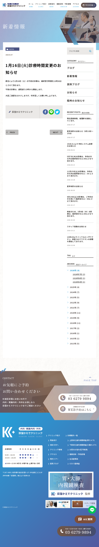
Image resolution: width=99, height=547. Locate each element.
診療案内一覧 (73, 435)
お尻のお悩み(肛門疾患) (78, 449)
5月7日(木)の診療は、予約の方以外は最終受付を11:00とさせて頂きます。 (80, 158)
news (11, 49)
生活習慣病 (73, 459)
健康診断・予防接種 (77, 454)
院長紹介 (53, 440)
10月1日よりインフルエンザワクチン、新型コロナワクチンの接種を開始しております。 (80, 239)
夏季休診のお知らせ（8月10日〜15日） (80, 132)
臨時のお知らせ (76, 100)
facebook (45, 112)
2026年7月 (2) (79, 274)
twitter (57, 112)
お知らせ (72, 92)
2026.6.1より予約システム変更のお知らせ (80, 145)
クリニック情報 (56, 449)
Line (51, 112)
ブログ (71, 68)
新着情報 (72, 76)
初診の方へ (54, 445)
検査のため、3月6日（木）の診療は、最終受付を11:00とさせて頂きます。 (80, 213)
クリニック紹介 (54, 435)
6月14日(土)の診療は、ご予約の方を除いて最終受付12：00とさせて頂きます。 (80, 199)
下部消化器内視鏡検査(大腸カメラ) (82, 445)
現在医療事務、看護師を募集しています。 (79, 119)
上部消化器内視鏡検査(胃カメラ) (82, 440)
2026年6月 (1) (79, 278)
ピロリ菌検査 (74, 463)
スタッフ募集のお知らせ (76, 226)
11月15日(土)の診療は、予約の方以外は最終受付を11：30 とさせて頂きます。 (80, 173)
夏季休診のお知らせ (75, 186)
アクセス (53, 454)
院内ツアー (54, 459)
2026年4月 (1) (79, 282)
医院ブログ (73, 84)
